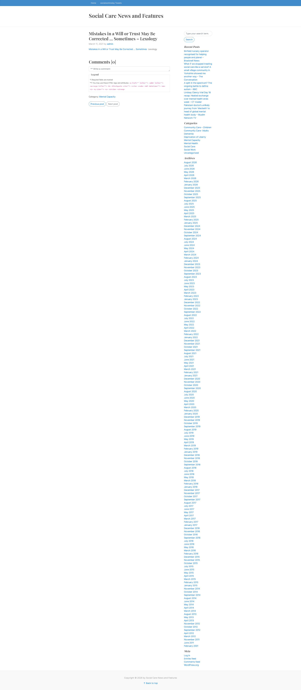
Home (93, 3)
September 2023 (192, 273)
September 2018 (192, 464)
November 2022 (192, 305)
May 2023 (189, 286)
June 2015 (189, 569)
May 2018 (189, 477)
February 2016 (191, 553)
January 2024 (191, 261)
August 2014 (190, 598)
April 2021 (189, 366)
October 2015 (191, 563)
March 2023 (190, 293)
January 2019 (190, 452)
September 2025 (192, 197)
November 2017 (192, 493)
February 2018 (191, 483)
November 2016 (192, 531)
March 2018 (190, 480)
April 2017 (189, 515)
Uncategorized (191, 153)
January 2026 (191, 184)
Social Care (189, 146)
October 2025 (191, 194)
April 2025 (189, 213)
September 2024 (192, 235)
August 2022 (190, 315)
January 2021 (190, 375)
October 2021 (191, 347)
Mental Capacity (107, 96)
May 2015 (189, 572)
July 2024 (189, 242)
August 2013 (190, 614)
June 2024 (189, 245)
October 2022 (191, 308)
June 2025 (189, 207)
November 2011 (192, 639)
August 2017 (190, 503)
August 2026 (190, 162)
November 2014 (192, 588)
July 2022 (189, 318)
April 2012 (189, 633)
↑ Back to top (150, 683)
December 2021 (192, 340)
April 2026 (189, 175)
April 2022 (189, 328)
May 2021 (189, 363)
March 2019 (190, 445)
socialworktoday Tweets (111, 3)
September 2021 (192, 350)
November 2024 (192, 229)
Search (189, 39)
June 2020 (189, 398)
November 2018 (192, 458)
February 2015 (191, 582)
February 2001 (191, 646)
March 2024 (190, 254)
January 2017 (190, 525)
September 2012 (192, 630)
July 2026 (189, 165)
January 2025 (191, 223)
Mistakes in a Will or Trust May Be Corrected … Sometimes (118, 49)
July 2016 (188, 541)
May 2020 (189, 401)
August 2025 (190, 200)
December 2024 (192, 226)
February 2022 (191, 334)
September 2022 (192, 312)
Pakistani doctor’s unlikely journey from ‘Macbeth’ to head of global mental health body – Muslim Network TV (197, 111)
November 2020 (192, 382)
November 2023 (192, 267)
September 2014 (192, 595)
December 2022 (192, 302)
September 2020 (192, 388)
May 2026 (189, 172)
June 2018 (189, 474)
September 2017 (192, 499)
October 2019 (191, 423)
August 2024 (190, 239)
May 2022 (189, 324)
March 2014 (190, 611)
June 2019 (189, 436)
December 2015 (192, 557)
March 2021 (190, 369)
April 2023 (189, 289)
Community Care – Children (197, 127)
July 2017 (188, 506)
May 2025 (189, 210)
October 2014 (191, 592)
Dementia (189, 134)
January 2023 (191, 299)
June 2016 (189, 544)
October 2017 (191, 496)
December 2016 (192, 528)
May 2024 (189, 248)
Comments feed (192, 662)
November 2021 (192, 343)
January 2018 (190, 487)
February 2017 (191, 522)
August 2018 (190, 468)
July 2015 (188, 566)
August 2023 (190, 277)
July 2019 (188, 433)
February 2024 (191, 258)
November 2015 (192, 560)
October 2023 (191, 270)
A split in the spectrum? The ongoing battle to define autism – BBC (198, 86)
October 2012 (191, 627)
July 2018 (188, 471)
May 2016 (189, 547)
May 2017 (189, 512)
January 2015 (190, 585)
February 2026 (191, 181)
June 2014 (189, 601)
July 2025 (189, 204)
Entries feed (190, 658)
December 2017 (192, 490)
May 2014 (189, 604)
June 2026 (189, 169)
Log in (187, 655)
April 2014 (189, 607)
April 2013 (189, 620)
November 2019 (192, 420)
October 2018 (191, 461)
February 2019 (191, 448)
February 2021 (191, 372)
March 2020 (190, 407)
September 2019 (192, 426)
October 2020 (191, 385)
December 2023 (192, 264)
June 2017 (189, 509)
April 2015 (189, 576)
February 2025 (191, 219)
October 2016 (191, 534)
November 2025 (192, 191)
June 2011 (189, 642)
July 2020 (189, 394)
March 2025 (190, 216)
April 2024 (189, 251)
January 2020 (191, 413)
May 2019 (189, 439)
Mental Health (191, 143)
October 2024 (191, 232)
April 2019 (189, 442)
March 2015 (190, 579)
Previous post (97, 104)
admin (110, 44)
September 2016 (192, 537)
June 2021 (189, 359)
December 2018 (192, 455)
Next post (113, 104)
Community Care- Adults (196, 130)
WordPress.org (191, 665)
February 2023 (191, 296)
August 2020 (190, 391)
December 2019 (192, 417)
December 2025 (192, 188)
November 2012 (192, 623)
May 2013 (189, 617)
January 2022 (191, 337)
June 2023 (189, 283)
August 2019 (190, 429)
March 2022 (190, 331)
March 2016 (190, 550)
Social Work (190, 149)
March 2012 (190, 636)
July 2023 (189, 280)
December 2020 (192, 378)
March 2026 (190, 178)
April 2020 (189, 404)
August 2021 (190, 353)
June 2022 (189, 321)
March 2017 (190, 518)
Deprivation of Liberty (195, 137)
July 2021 (188, 356)
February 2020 (191, 410)
